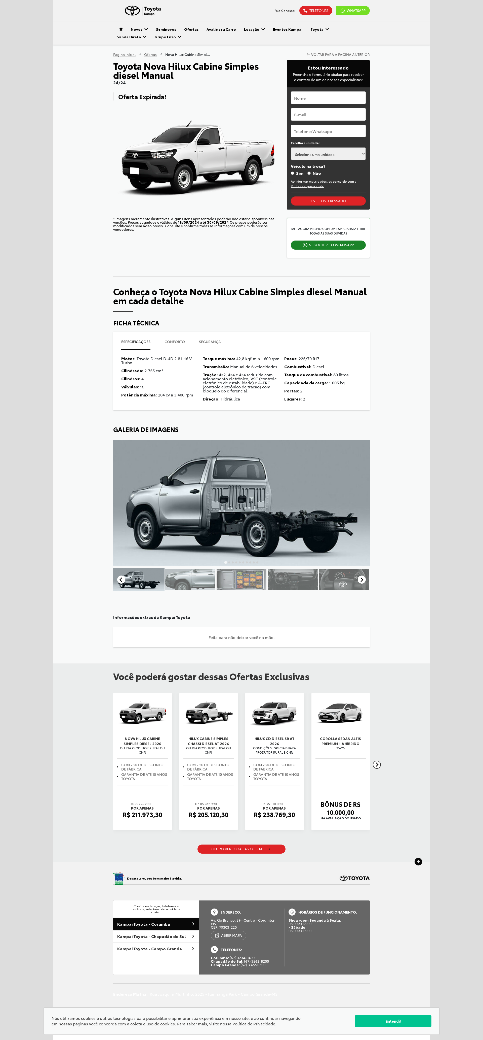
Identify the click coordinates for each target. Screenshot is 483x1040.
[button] (139, 579)
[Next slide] (362, 580)
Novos (136, 29)
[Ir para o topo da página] (418, 861)
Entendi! (393, 1021)
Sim (299, 173)
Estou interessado (328, 200)
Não (317, 173)
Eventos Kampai (287, 29)
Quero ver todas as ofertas (237, 848)
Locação (251, 29)
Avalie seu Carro (221, 29)
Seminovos (166, 29)
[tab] (225, 562)
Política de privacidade (307, 186)
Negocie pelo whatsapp (331, 244)
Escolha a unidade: (305, 142)
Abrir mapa (231, 935)
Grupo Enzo (165, 36)
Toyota (317, 29)
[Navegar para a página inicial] (120, 29)
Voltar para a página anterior (340, 54)
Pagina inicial (124, 54)
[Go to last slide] (121, 580)
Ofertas (191, 29)
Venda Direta (129, 36)
